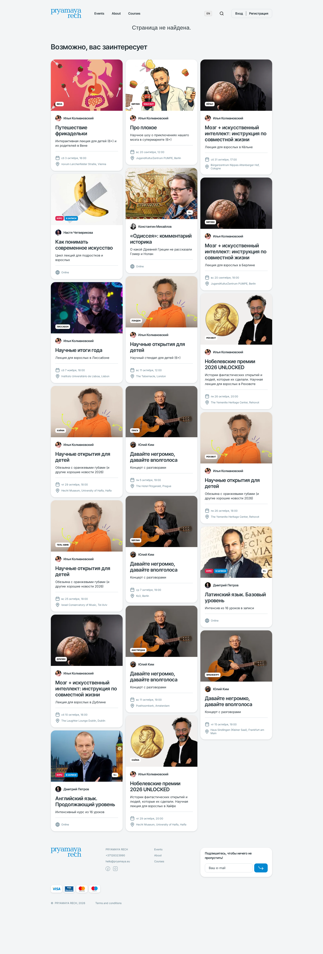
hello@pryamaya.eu (118, 861)
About (116, 13)
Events (99, 13)
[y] (261, 867)
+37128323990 (115, 855)
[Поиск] (221, 13)
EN (208, 13)
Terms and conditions (108, 903)
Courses (134, 13)
